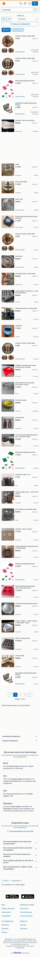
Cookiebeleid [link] (6, 916)
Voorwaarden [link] (6, 912)
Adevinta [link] (23, 925)
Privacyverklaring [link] (26, 912)
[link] (4, 3)
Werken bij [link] (23, 921)
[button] (25, 3)
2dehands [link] (5, 929)
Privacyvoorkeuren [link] (26, 916)
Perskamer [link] (5, 925)
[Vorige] (10, 695)
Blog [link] (3, 905)
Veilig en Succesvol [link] (8, 908)
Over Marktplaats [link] (7, 921)
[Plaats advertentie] (35, 3)
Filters (7, 30)
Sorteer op (20, 15)
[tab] (4, 19)
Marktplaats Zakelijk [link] (27, 905)
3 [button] (24, 695)
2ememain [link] (23, 929)
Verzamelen (16, 30)
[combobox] (17, 9)
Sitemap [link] (4, 932)
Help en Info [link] (24, 908)
